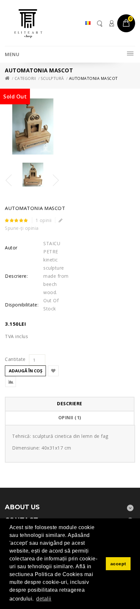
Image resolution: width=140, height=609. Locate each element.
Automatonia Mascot (93, 78)
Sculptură (52, 78)
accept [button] (118, 563)
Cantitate (15, 359)
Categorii (25, 78)
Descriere (69, 403)
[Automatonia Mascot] (33, 174)
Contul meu (111, 23)
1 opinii (43, 220)
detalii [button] (43, 599)
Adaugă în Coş (25, 371)
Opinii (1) (69, 417)
